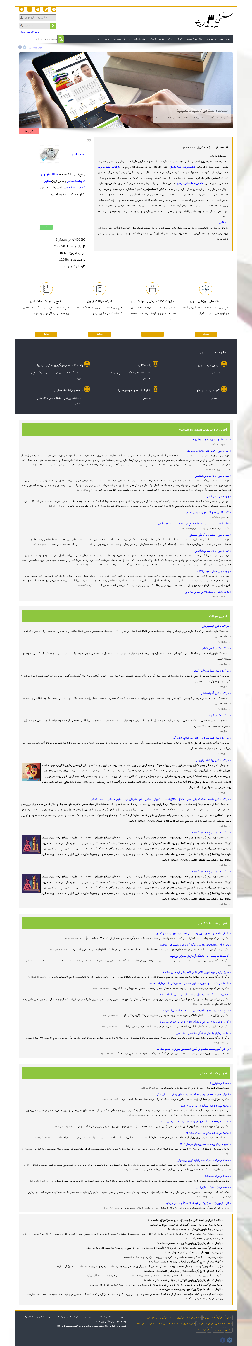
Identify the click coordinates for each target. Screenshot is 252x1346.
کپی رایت (29, 131)
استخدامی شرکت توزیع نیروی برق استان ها (207, 1133)
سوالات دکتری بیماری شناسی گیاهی (210, 670)
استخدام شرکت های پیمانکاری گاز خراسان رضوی (204, 1105)
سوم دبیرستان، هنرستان (172, 1323)
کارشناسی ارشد (209, 1317)
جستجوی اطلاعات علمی (68, 390)
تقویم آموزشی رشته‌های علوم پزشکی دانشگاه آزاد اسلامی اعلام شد (195, 1010)
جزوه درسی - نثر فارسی (217, 496)
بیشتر (46, 226)
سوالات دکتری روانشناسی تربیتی (212, 760)
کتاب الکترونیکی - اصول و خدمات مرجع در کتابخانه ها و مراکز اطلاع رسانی (191, 523)
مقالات (137, 1323)
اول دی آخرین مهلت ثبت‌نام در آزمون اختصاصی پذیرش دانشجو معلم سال (192, 1049)
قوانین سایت (201, 1330)
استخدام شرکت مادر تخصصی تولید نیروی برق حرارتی (202, 1160)
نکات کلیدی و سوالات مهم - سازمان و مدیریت (206, 512)
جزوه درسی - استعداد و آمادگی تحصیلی (209, 535)
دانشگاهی (223, 222)
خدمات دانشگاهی (156, 39)
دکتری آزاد (221, 1317)
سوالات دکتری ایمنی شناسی (215, 648)
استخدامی (78, 154)
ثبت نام (22, 32)
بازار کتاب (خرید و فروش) (134, 390)
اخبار (209, 1330)
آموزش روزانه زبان (208, 390)
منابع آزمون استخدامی (64, 184)
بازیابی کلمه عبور (33, 32)
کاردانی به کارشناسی (223, 1323)
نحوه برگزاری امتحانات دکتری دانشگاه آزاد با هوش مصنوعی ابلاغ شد (194, 944)
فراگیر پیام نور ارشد (176, 1317)
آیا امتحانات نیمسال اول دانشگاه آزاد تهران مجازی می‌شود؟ (199, 956)
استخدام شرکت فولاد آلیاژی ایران (212, 1187)
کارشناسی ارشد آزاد (193, 1317)
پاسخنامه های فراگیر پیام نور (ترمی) (60, 365)
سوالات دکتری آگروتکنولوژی (215, 693)
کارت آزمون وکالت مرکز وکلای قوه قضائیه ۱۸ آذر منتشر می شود (197, 1203)
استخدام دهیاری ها (219, 1083)
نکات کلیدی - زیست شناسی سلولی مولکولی (207, 591)
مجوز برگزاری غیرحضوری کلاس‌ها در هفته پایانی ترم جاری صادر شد (195, 972)
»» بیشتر (215, 373)
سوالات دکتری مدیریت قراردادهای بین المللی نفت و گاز (201, 737)
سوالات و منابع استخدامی (151, 1323)
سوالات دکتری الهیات (218, 715)
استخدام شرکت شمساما (217, 1176)
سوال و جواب (218, 1330)
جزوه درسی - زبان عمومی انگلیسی (211, 476)
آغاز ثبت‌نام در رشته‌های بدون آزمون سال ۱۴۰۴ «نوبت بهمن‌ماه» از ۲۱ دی (192, 933)
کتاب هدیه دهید (35, 48)
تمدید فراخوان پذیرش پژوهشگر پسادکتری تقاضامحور (202, 1033)
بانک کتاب (144, 365)
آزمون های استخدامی (121, 39)
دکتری (229, 1317)
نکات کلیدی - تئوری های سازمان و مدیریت (207, 439)
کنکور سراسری (189, 1323)
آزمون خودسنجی (209, 365)
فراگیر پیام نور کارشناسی (157, 1317)
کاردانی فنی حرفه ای (205, 1323)
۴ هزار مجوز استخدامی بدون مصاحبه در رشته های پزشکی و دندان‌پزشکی (192, 1094)
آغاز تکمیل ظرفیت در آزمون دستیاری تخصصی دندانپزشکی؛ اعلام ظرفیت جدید (189, 983)
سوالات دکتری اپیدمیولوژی (215, 626)
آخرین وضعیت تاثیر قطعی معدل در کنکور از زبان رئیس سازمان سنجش (194, 994)
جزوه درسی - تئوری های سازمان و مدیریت (208, 450)
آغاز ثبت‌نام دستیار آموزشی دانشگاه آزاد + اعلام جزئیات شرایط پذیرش (194, 1021)
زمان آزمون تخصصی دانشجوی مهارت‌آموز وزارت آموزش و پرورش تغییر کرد (191, 1121)
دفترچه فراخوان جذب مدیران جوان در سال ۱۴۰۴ (204, 1144)
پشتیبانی (228, 1330)
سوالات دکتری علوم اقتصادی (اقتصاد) (210, 832)
